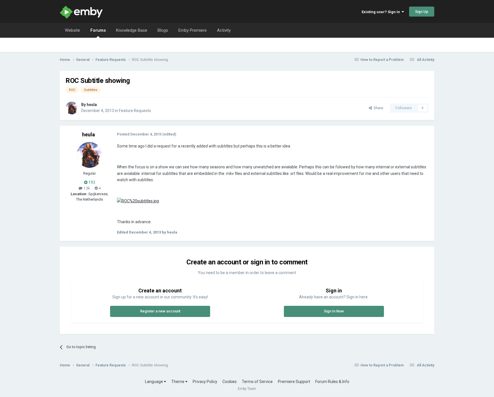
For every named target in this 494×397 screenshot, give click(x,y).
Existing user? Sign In (382, 12)
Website (72, 30)
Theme (178, 381)
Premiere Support (294, 381)
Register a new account (160, 311)
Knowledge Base (131, 30)
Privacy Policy (205, 381)
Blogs (163, 30)
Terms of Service (257, 381)
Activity (224, 30)
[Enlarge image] (138, 200)
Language (154, 381)
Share (377, 108)
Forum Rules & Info (332, 381)
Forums (98, 30)
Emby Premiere (192, 30)
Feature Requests (135, 110)
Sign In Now (334, 311)
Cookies (229, 381)
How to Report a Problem (382, 59)
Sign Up (421, 11)
